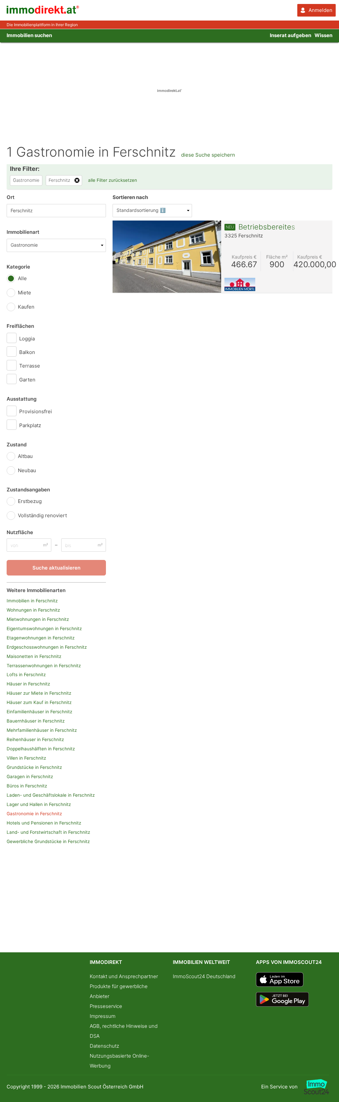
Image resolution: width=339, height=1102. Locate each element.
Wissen (323, 35)
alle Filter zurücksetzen (112, 180)
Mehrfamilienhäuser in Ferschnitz (42, 730)
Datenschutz (104, 1046)
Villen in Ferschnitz (26, 758)
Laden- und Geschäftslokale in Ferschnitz (51, 795)
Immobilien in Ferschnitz (32, 600)
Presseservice (106, 1006)
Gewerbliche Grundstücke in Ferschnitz (48, 841)
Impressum (103, 1016)
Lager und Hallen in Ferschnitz (39, 804)
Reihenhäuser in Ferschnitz (35, 739)
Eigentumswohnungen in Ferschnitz (44, 628)
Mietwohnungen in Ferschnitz (38, 619)
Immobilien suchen (29, 35)
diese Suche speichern (208, 155)
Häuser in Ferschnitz (28, 683)
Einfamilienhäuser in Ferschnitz (39, 711)
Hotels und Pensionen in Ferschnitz (44, 823)
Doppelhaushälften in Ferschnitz (41, 748)
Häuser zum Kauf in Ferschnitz (39, 702)
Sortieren (130, 197)
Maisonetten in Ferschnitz (34, 656)
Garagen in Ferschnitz (30, 776)
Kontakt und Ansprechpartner (124, 976)
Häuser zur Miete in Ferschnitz (39, 693)
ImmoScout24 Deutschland (204, 976)
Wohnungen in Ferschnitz (33, 610)
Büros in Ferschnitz (27, 785)
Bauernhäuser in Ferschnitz (36, 721)
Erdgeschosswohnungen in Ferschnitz (47, 647)
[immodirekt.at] (43, 12)
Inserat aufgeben (290, 35)
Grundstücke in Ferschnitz (34, 767)
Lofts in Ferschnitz (26, 674)
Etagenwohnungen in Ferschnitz (40, 637)
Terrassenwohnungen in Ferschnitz (44, 665)
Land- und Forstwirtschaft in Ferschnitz (48, 832)
